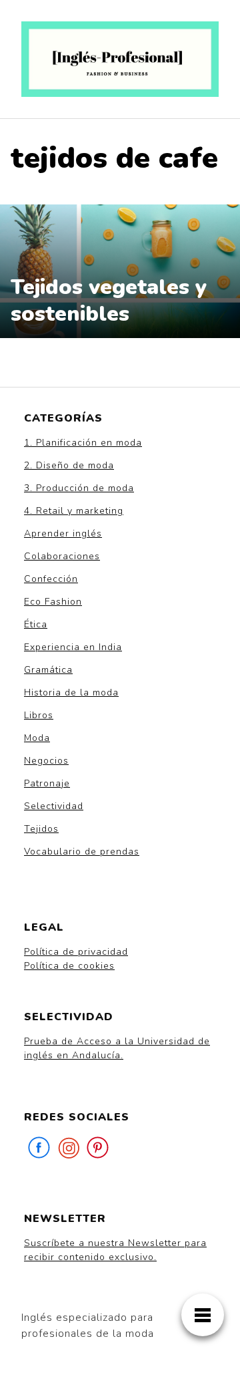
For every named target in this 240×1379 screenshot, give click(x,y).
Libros (38, 715)
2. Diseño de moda (69, 465)
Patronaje (47, 783)
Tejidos (41, 828)
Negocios (46, 760)
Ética (35, 624)
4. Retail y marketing (73, 510)
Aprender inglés (63, 533)
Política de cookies (69, 965)
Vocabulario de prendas (81, 851)
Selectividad (53, 806)
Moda (37, 738)
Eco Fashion (53, 601)
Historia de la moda (71, 692)
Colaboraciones (62, 556)
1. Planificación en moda (83, 442)
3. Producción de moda (79, 488)
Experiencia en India (73, 647)
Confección (51, 579)
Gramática (48, 669)
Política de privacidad (76, 951)
